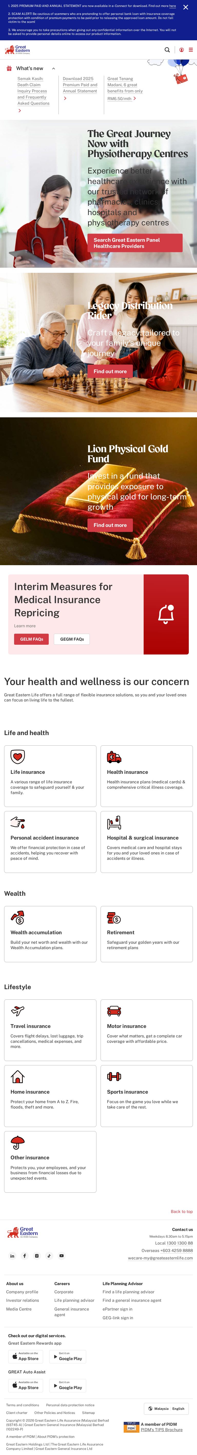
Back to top (182, 1211)
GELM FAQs (31, 639)
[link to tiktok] (49, 1256)
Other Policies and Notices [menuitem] (54, 1413)
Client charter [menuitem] (16, 1413)
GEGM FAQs (72, 639)
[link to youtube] (61, 1256)
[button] (167, 49)
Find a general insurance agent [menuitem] (132, 1300)
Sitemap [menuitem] (88, 1413)
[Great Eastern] (17, 49)
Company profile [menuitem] (22, 1291)
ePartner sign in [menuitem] (117, 1309)
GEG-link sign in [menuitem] (118, 1317)
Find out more (110, 371)
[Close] (186, 7)
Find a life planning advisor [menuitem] (128, 1291)
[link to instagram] (37, 1256)
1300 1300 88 (180, 1243)
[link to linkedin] (12, 1256)
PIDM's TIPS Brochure (162, 1429)
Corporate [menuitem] (63, 1291)
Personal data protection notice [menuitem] (70, 1405)
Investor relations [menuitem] (22, 1300)
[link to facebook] (25, 1256)
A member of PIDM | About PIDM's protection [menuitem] (40, 1437)
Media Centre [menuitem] (19, 1309)
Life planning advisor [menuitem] (74, 1300)
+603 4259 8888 (176, 1250)
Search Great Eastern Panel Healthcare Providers (127, 243)
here (172, 6)
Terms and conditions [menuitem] (22, 1405)
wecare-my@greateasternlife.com (160, 1258)
